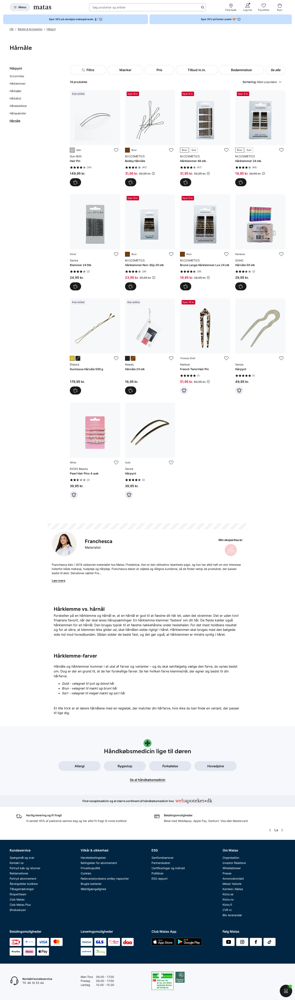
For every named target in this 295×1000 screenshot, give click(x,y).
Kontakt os (16, 863)
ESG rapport (160, 878)
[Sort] (77, 358)
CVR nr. (227, 910)
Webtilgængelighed (93, 889)
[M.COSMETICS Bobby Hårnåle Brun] (150, 138)
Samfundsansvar (163, 857)
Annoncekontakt (233, 878)
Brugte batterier (91, 883)
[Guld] (72, 358)
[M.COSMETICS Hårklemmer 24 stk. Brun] (260, 138)
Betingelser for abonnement (99, 863)
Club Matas (17, 899)
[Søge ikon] (202, 7)
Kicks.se (228, 894)
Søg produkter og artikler (109, 7)
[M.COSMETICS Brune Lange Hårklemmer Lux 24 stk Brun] (205, 242)
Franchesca (98, 541)
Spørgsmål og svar (22, 857)
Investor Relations (234, 863)
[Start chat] (286, 991)
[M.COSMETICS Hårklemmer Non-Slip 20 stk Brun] (150, 242)
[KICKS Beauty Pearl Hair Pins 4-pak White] (95, 451)
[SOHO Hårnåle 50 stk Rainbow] (260, 242)
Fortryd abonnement (23, 878)
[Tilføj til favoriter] (116, 150)
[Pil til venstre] (270, 830)
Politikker (158, 873)
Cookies (86, 873)
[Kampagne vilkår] (153, 173)
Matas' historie (232, 883)
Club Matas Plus (20, 904)
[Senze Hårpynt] (260, 346)
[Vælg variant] (185, 182)
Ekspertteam (18, 894)
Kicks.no (228, 899)
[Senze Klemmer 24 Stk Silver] (95, 242)
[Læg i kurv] (75, 182)
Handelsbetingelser (93, 857)
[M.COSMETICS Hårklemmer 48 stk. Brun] (205, 138)
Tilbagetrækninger (22, 889)
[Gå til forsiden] (42, 7)
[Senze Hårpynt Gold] (150, 451)
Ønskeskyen (18, 910)
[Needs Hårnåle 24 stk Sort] (150, 346)
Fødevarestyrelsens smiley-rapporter (105, 878)
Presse (227, 873)
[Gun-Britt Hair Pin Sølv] (95, 138)
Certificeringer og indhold (168, 868)
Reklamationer (19, 873)
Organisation (231, 857)
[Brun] (127, 150)
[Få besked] (184, 390)
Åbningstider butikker (24, 883)
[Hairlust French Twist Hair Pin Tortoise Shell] (205, 346)
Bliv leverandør (232, 915)
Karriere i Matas (233, 889)
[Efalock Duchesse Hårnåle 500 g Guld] (95, 346)
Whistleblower (232, 868)
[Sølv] (72, 150)
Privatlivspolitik (90, 868)
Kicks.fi (227, 904)
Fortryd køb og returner (25, 868)
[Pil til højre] (282, 830)
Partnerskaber (161, 863)
